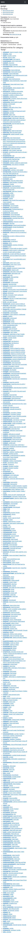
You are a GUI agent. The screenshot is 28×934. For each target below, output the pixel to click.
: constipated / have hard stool (14, 436)
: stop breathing (11, 207)
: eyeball (9, 327)
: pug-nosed (9, 675)
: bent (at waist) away (12, 132)
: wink (8, 320)
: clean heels (11, 843)
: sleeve (8, 785)
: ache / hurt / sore (11, 263)
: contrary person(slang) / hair (13, 659)
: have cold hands (11, 723)
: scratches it (10, 241)
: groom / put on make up (14, 304)
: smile (9, 898)
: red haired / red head (14, 420)
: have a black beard (13, 396)
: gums (8, 923)
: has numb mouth (12, 614)
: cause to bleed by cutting (13, 348)
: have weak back (11, 361)
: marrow (7, 905)
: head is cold (10, 270)
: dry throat (9, 627)
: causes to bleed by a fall (14, 359)
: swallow (8, 448)
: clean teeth (10, 839)
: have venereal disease (12, 919)
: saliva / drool (11, 562)
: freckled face (10, 97)
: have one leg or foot (12, 502)
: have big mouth (11, 407)
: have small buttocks (11, 79)
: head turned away (12, 130)
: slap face (10, 584)
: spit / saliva (10, 332)
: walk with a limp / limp (12, 107)
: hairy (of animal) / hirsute (15, 630)
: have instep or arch (12, 818)
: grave (8, 810)
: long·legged (9, 600)
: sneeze (8, 198)
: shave (8, 577)
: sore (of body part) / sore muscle (15, 291)
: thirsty (9, 514)
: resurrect (8, 63)
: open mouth (10, 539)
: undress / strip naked (13, 170)
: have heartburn (12, 186)
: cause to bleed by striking (14, 352)
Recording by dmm (8, 10)
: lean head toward (11, 138)
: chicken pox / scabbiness (15, 876)
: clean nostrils (11, 860)
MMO (3, 2)
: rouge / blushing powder (14, 416)
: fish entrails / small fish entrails (15, 869)
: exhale (8, 768)
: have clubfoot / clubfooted (14, 314)
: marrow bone (9, 296)
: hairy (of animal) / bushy (13, 635)
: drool (9, 561)
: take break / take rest (13, 118)
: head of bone (12, 867)
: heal (6, 509)
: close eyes (9, 685)
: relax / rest (9, 114)
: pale (8, 821)
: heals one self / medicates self (14, 495)
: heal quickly (10, 482)
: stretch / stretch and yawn (12, 698)
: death (8, 519)
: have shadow (11, 784)
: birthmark (8, 293)
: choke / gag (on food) (11, 518)
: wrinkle (8, 113)
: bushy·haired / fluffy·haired (14, 621)
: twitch (8, 195)
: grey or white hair (11, 825)
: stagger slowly (9, 337)
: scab (6, 780)
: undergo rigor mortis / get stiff (14, 427)
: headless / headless (12, 739)
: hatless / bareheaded (12, 461)
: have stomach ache (11, 694)
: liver (6, 805)
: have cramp (11, 884)
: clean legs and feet (14, 862)
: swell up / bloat (11, 643)
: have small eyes (11, 70)
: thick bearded (10, 544)
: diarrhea (8, 223)
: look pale (11, 819)
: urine (6, 696)
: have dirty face (11, 428)
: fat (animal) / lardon (11, 910)
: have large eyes (12, 362)
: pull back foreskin (10, 700)
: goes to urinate (10, 477)
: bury (8, 807)
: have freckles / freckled (13, 182)
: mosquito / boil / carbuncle (13, 295)
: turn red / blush (12, 421)
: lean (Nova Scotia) (11, 909)
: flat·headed (10, 571)
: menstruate (10, 871)
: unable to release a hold (13, 95)
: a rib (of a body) (11, 787)
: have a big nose (11, 377)
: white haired (11, 823)
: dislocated (9, 766)
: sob (7, 127)
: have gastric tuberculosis (13, 523)
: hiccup (7, 129)
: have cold (8, 769)
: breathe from (10, 903)
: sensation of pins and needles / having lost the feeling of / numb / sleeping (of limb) (15, 653)
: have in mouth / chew (12, 52)
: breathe (8, 204)
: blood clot (10, 812)
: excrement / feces (10, 462)
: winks (8, 321)
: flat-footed (9, 671)
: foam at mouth (11, 612)
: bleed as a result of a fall (14, 354)
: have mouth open (12, 541)
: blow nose (9, 702)
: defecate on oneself (11, 434)
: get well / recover (10, 302)
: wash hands (10, 213)
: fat (6, 912)
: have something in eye (11, 559)
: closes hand (10, 664)
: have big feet (10, 395)
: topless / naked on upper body (15, 163)
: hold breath (9, 104)
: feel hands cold (11, 273)
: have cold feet (10, 721)
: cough (7, 516)
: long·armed (10, 616)
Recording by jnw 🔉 (15, 34)
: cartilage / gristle (11, 930)
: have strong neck (12, 439)
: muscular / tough (12, 441)
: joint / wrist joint (12, 61)
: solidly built (9, 443)
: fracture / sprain (13, 221)
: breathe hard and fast (13, 230)
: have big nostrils (11, 382)
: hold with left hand (12, 548)
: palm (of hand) (10, 329)
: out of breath (10, 205)
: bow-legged (11, 507)
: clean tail (10, 837)
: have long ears (11, 607)
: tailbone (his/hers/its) (12, 791)
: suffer (8, 193)
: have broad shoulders (14, 225)
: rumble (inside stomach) (14, 755)
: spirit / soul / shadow (13, 782)
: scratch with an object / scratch (15, 248)
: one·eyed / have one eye (14, 496)
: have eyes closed (11, 687)
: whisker (7, 932)
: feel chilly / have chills (12, 271)
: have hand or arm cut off (13, 750)
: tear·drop (9, 666)
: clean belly (11, 841)
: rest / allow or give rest (13, 116)
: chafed (9, 586)
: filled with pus (11, 834)
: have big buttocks (11, 371)
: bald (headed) (12, 437)
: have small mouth (12, 72)
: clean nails (10, 844)
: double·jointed (11, 776)
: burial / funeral (10, 809)
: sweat (7, 725)
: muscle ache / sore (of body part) (15, 289)
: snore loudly (10, 282)
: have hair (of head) (11, 800)
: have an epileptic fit (12, 885)
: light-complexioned (12, 828)
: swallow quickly (10, 453)
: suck (6, 525)
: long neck (9, 618)
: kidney (8, 632)
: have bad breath (11, 148)
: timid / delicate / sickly (13, 489)
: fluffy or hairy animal (12, 634)
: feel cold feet (10, 277)
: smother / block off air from (15, 98)
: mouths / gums (9, 56)
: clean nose (11, 857)
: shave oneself (11, 580)
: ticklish (8, 279)
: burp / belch (8, 892)
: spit (8, 155)
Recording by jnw (8, 14)
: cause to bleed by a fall (14, 357)
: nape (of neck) (12, 816)
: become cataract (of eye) (13, 873)
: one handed (10, 503)
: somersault (10, 318)
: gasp (8, 179)
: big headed (9, 370)
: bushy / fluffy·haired (12, 619)
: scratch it (9, 239)
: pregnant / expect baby (14, 268)
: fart (6, 598)
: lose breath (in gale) (12, 102)
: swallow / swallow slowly (13, 452)
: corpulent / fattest (12, 412)
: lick (8, 471)
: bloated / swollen (10, 466)
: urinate (7, 684)
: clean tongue (11, 846)
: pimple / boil (10, 628)
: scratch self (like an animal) (14, 254)
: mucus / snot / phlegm (12, 793)
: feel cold (7, 275)
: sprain (9, 528)
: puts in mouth (11, 536)
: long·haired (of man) (12, 657)
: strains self (10, 593)
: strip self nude (10, 161)
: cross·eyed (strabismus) (13, 546)
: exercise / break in (12, 191)
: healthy (7, 316)
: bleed (8, 345)
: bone (8, 866)
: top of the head (11, 214)
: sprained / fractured (12, 216)
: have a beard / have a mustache (14, 147)
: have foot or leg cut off (13, 748)
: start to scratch (12, 625)
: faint (9, 537)
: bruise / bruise (11, 512)
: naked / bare (9, 168)
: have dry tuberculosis (13, 180)
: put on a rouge (11, 418)
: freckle (8, 184)
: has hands (9, 789)
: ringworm (8, 464)
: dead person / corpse (11, 521)
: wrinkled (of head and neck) (14, 111)
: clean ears (11, 859)
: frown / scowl (10, 901)
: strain (8, 589)
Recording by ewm (8, 12)
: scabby (7, 878)
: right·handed (10, 312)
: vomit (8, 703)
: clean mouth (12, 835)
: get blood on (11, 341)
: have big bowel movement (14, 373)
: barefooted (9, 459)
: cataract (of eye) (10, 875)
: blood (7, 339)
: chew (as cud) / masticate (13, 712)
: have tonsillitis (10, 798)
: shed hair (9, 594)
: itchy (7, 243)
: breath (9, 778)
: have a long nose (11, 605)
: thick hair (10, 543)
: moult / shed (9, 582)
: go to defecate (11, 475)
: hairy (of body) (13, 641)
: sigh (8, 887)
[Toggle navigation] (25, 2)
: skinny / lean (9, 57)
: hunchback (10, 737)
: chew (7, 54)
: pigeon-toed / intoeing (14, 719)
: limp (7, 105)
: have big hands (11, 375)
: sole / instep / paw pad (12, 150)
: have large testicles (13, 368)
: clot (9, 814)
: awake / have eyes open (12, 832)
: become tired (9, 284)
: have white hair (10, 826)
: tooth (6, 921)
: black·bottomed (12, 398)
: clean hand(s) (11, 855)
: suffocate (8, 100)
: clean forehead (14, 864)
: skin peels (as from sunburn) (14, 587)
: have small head (10, 73)
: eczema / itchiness (13, 245)
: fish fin (7, 470)
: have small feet (10, 64)
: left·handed (9, 550)
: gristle (8, 928)
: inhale (8, 900)
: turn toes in (11, 59)
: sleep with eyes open (12, 830)
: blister (10, 646)
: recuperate (9, 505)
